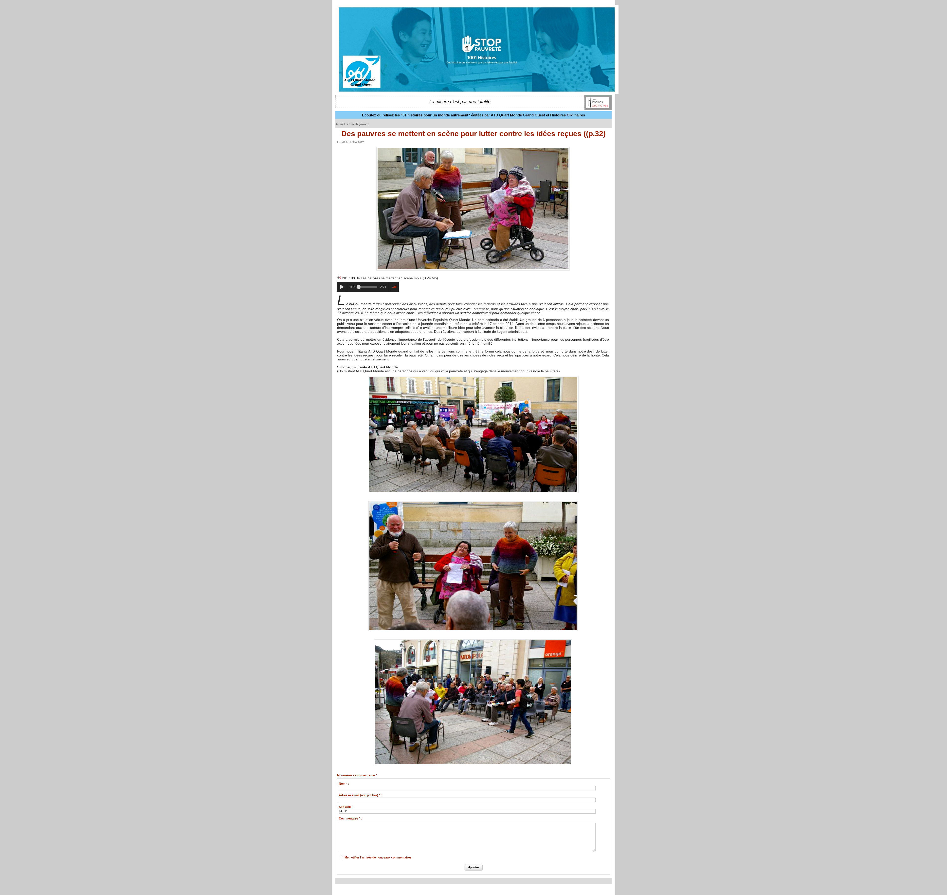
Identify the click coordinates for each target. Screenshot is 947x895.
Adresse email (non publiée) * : (360, 795)
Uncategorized (358, 124)
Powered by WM (473, 889)
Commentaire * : (350, 818)
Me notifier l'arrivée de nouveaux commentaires (378, 857)
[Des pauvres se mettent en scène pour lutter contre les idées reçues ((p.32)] (473, 377)
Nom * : (344, 783)
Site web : (345, 807)
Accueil (340, 124)
